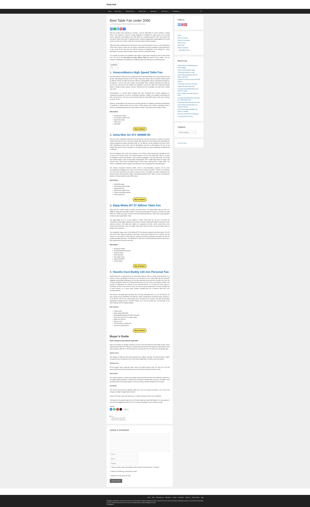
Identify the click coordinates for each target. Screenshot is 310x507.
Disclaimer (181, 497)
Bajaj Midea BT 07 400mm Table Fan (137, 205)
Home (109, 11)
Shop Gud (111, 4)
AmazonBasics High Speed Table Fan (138, 72)
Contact (174, 497)
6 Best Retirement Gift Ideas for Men (189, 102)
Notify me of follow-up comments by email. (124, 471)
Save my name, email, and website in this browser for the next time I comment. (135, 467)
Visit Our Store (182, 143)
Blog (202, 497)
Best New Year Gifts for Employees (188, 114)
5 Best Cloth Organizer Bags (186, 70)
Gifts (153, 497)
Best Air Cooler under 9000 (118, 418)
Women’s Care (130, 11)
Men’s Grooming (183, 38)
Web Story (168, 497)
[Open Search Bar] (201, 11)
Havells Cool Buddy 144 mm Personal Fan (141, 271)
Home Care (164, 11)
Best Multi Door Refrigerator (119, 419)
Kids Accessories (183, 47)
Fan (113, 416)
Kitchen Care (142, 11)
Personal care (160, 497)
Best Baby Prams (184, 50)
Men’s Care (118, 11)
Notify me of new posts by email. (121, 475)
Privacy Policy (195, 497)
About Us (187, 497)
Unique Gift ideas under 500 (186, 86)
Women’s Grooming (184, 40)
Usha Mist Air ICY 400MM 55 (131, 134)
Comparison (176, 11)
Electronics (153, 11)
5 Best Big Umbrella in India (186, 72)
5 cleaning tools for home (185, 116)
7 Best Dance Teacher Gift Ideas (187, 84)
